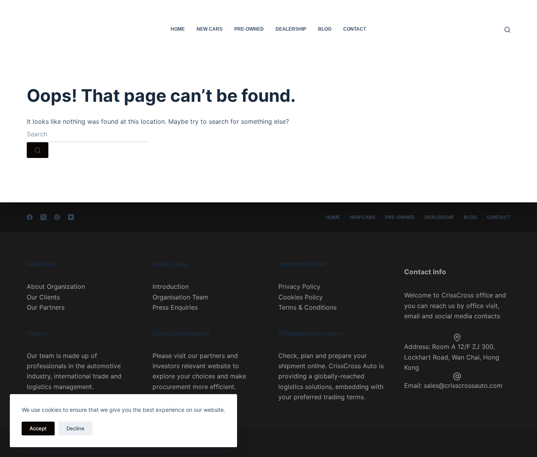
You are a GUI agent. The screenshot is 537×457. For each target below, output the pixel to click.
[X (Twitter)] (43, 217)
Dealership (291, 29)
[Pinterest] (57, 217)
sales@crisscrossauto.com (463, 385)
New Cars (210, 29)
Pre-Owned (249, 29)
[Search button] (37, 150)
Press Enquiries (175, 307)
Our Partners (45, 307)
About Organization (56, 286)
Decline (75, 428)
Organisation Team (180, 297)
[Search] (507, 30)
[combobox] (88, 134)
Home (178, 29)
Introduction (171, 286)
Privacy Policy (299, 286)
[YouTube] (71, 217)
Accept (38, 428)
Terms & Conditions (307, 307)
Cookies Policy (300, 297)
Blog (324, 29)
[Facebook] (30, 217)
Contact (354, 29)
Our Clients (43, 297)
